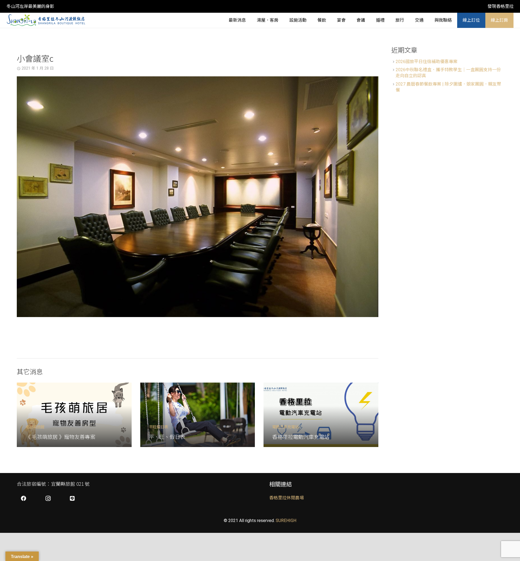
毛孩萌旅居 (34, 426)
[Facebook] (23, 498)
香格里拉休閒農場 (286, 497)
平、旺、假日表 (167, 437)
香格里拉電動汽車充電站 (300, 437)
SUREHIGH (286, 520)
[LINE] (72, 498)
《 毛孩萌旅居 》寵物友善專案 (60, 437)
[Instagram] (48, 498)
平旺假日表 (158, 426)
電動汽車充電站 (285, 426)
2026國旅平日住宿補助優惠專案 (426, 61)
